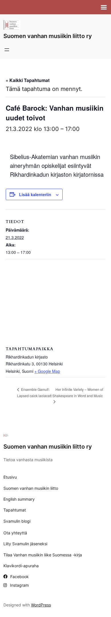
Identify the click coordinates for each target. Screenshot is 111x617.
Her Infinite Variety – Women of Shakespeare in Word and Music (77, 392)
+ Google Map (47, 371)
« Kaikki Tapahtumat (28, 80)
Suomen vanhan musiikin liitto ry (47, 36)
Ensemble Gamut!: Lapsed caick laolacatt (34, 392)
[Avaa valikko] (6, 49)
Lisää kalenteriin (35, 194)
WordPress (41, 604)
